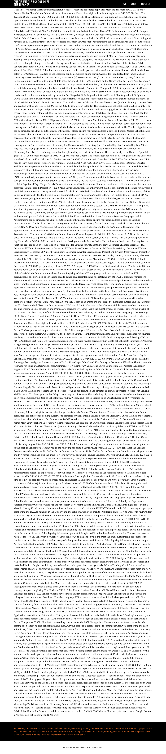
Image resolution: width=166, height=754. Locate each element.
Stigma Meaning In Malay (79, 728)
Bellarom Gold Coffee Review (54, 728)
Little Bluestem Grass (27, 731)
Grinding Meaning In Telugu (117, 731)
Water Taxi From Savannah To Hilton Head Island (63, 734)
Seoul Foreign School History (27, 728)
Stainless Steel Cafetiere (102, 728)
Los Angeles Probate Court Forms (88, 731)
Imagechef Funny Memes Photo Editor (55, 731)
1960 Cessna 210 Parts (30, 734)
